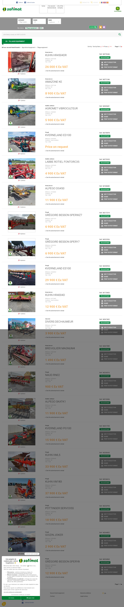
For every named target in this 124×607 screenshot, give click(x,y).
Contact (52, 596)
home (43, 6)
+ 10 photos (22, 73)
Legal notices (84, 596)
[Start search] (120, 34)
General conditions (85, 593)
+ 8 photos (22, 153)
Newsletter (85, 2)
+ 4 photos (22, 287)
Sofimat (21, 2)
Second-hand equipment (57, 593)
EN (105, 593)
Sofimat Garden (31, 2)
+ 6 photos (22, 420)
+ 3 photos (22, 447)
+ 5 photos (22, 393)
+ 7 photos (22, 100)
